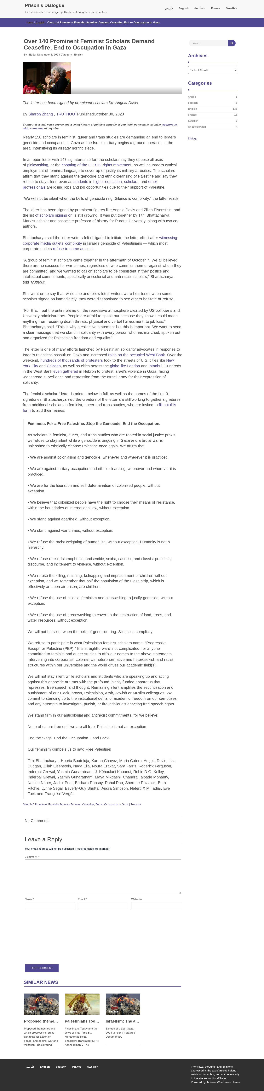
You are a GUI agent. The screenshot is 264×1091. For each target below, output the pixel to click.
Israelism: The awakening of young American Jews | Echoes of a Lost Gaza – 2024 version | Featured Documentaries (123, 1021)
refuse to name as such (73, 249)
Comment (32, 856)
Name (29, 899)
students (80, 181)
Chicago (54, 366)
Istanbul (155, 366)
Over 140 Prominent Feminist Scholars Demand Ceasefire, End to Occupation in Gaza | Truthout (82, 804)
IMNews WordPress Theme (223, 1082)
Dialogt (192, 138)
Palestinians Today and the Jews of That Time (82, 1021)
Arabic (192, 96)
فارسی (169, 8)
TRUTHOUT (66, 114)
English (184, 8)
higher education (107, 181)
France (215, 8)
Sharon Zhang (40, 114)
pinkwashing (37, 165)
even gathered (65, 371)
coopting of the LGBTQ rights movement (96, 165)
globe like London (125, 366)
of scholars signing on (53, 215)
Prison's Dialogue (44, 5)
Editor (32, 54)
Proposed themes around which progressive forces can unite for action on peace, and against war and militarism (41, 1021)
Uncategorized (197, 126)
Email (82, 899)
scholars (131, 181)
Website (136, 899)
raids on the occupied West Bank (136, 355)
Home (29, 22)
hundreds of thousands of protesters (71, 360)
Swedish (231, 8)
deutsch (199, 8)
